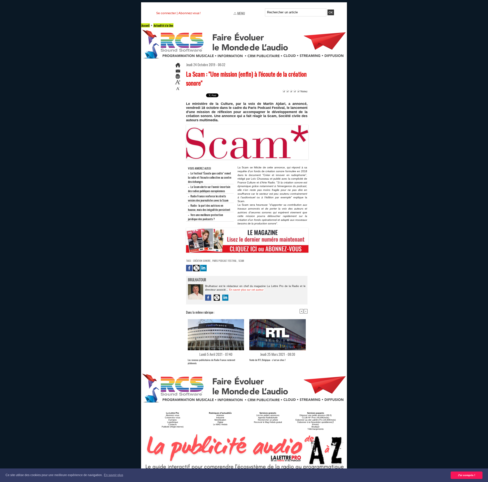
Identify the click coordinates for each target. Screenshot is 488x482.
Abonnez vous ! (189, 13)
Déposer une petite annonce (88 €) (315, 415)
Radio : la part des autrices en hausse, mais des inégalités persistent (209, 207)
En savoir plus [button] (113, 475)
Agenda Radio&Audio (268, 417)
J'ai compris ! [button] (466, 475)
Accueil (145, 25)
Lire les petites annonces (267, 415)
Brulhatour (197, 280)
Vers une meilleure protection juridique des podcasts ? (205, 217)
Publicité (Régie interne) (173, 427)
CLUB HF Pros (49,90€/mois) (315, 417)
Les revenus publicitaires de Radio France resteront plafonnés (211, 361)
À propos (172, 420)
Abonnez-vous (172, 415)
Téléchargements (315, 429)
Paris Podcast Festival (224, 261)
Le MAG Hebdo (220, 424)
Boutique (315, 427)
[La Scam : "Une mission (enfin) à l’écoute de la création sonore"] (247, 126)
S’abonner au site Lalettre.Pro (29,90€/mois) (315, 420)
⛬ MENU (239, 13)
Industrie (220, 417)
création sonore (201, 261)
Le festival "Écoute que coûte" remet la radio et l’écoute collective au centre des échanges (209, 177)
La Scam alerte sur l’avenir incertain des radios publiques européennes (209, 189)
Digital (220, 422)
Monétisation (220, 420)
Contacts (172, 424)
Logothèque (172, 422)
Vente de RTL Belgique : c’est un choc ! (267, 360)
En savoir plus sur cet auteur (246, 289)
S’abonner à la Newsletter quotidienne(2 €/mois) (315, 423)
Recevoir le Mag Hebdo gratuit (268, 422)
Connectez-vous (172, 417)
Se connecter (166, 13)
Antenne (220, 415)
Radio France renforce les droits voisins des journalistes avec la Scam (208, 198)
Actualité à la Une (163, 25)
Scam (241, 261)
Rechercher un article (268, 420)
